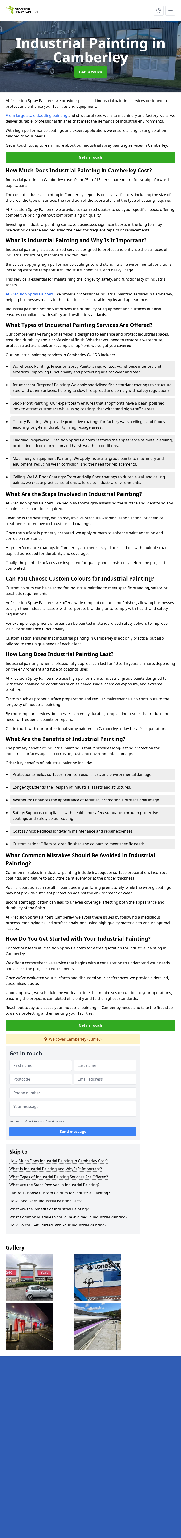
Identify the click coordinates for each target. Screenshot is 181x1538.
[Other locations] (159, 11)
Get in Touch (90, 157)
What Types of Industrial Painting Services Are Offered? (58, 1176)
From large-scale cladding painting (36, 115)
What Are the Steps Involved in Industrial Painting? (54, 1185)
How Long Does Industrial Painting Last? (45, 1201)
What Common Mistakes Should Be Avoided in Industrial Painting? (68, 1217)
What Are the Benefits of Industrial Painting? (49, 1209)
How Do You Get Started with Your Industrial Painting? (57, 1225)
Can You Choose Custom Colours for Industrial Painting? (59, 1193)
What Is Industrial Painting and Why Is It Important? (55, 1168)
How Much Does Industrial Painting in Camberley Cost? (58, 1160)
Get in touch (90, 72)
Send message (73, 1131)
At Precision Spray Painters (30, 294)
